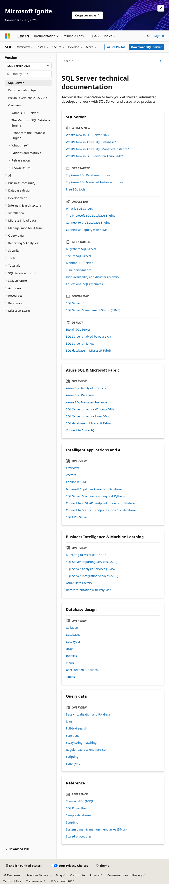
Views (70, 663)
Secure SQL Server (78, 256)
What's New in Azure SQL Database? (91, 142)
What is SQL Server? (79, 208)
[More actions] (160, 61)
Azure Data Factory (79, 583)
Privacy (95, 875)
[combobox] (28, 66)
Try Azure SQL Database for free (88, 175)
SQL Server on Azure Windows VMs (90, 409)
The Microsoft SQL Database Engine (90, 215)
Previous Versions (39, 875)
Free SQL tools (76, 189)
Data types (73, 642)
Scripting (72, 757)
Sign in (159, 36)
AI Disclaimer (12, 875)
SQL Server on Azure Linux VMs (87, 416)
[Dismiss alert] (160, 8)
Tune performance (79, 270)
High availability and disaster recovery (92, 277)
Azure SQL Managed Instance (86, 402)
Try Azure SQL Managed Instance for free (94, 182)
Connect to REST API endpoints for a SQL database (101, 503)
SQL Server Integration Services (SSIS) (92, 576)
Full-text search (76, 728)
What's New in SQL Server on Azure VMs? (94, 156)
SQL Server (73, 303)
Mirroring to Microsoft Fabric (86, 555)
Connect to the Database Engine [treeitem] (29, 135)
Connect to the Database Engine (88, 222)
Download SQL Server (146, 47)
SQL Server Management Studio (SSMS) (93, 310)
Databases (73, 635)
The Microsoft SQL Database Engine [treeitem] (31, 122)
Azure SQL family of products (86, 388)
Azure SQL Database (80, 395)
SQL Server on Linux (80, 343)
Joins (69, 721)
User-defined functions (82, 670)
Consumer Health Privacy (124, 875)
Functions (72, 736)
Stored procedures (79, 836)
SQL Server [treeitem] (16, 83)
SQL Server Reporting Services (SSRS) (91, 562)
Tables (70, 677)
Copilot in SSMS (77, 482)
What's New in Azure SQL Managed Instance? (97, 149)
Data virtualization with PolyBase (88, 590)
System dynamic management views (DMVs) (96, 829)
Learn (66, 61)
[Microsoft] (7, 36)
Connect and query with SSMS (87, 230)
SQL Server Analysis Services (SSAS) (90, 569)
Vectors (71, 475)
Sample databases (78, 815)
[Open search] (148, 36)
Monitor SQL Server (79, 263)
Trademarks (34, 881)
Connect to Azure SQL (81, 430)
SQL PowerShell (76, 808)
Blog (59, 875)
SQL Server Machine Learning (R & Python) (95, 496)
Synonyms (73, 764)
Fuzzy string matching (81, 743)
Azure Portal (116, 47)
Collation (72, 628)
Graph (70, 649)
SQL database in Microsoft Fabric (88, 350)
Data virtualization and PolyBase (88, 714)
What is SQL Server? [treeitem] (25, 113)
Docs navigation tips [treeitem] (22, 90)
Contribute (77, 875)
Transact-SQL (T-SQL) (80, 801)
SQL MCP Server (77, 517)
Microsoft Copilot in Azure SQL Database (94, 489)
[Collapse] (51, 57)
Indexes (71, 656)
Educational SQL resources (84, 284)
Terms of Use (12, 881)
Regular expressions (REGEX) (86, 750)
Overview (72, 468)
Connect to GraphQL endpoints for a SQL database (101, 510)
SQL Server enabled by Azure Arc (88, 336)
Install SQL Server (78, 329)
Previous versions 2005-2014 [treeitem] (27, 98)
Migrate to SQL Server (81, 249)
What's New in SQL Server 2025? (88, 135)
